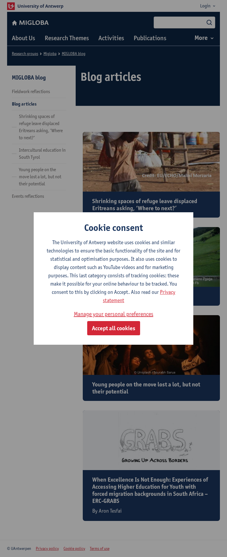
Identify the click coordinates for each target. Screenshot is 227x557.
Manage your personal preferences (113, 314)
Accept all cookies (113, 328)
